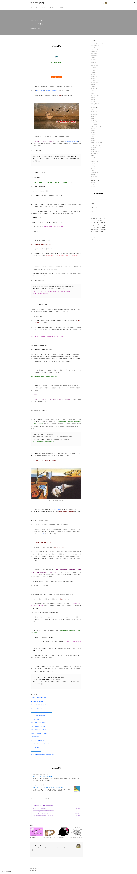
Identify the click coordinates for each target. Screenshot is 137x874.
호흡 (91, 224)
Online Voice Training (95, 180)
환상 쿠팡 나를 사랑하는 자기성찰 (42, 777)
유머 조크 (93, 178)
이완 (91, 231)
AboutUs (44, 7)
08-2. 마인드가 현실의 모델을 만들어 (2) (42, 815)
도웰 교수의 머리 (102, 227)
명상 (97, 229)
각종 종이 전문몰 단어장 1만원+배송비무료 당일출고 (48, 787)
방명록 (61, 7)
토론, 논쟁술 (93, 91)
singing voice (94, 60)
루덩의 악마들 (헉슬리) (95, 45)
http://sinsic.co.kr (37, 785)
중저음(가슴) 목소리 (94, 59)
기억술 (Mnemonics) (95, 80)
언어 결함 (93, 78)
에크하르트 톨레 (99, 225)
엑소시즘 (97, 220)
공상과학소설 (95, 231)
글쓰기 (92, 138)
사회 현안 (93, 166)
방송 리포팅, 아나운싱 (95, 103)
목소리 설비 (100, 231)
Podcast (93, 157)
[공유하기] (36, 798)
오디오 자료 (93, 186)
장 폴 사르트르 (93, 149)
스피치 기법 (93, 72)
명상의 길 (93, 132)
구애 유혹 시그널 (94, 114)
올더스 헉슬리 (93, 229)
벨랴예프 (97, 227)
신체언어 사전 (93, 118)
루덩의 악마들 (101, 220)
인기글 (96, 207)
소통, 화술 (93, 86)
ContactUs (53, 7)
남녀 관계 (93, 99)
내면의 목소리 (93, 134)
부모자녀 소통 (93, 93)
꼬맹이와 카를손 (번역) (95, 151)
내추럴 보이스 (95, 218)
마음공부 (103, 224)
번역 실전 (93, 140)
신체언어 (101, 222)
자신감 (92, 90)
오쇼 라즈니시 (93, 128)
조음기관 (94, 224)
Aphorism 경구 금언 (95, 161)
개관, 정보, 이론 (94, 51)
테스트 (92, 170)
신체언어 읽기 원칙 (94, 111)
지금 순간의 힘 (93, 225)
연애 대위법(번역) (94, 153)
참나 (97, 224)
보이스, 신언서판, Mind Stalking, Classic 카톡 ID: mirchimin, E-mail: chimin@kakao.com (51, 847)
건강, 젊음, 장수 (94, 176)
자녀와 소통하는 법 (94, 144)
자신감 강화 (93, 74)
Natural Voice (94, 47)
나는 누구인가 (93, 222)
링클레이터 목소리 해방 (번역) (96, 142)
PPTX (92, 159)
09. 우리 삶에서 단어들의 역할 (39, 813)
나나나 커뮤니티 (37, 3)
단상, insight (93, 168)
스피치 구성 (93, 70)
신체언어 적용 (93, 116)
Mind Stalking (36, 805)
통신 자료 (93, 182)
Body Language (94, 107)
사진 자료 (93, 184)
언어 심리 (93, 84)
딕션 (91, 218)
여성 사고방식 (93, 101)
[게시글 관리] (37, 798)
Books (92, 136)
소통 (102, 229)
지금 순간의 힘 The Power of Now (98, 122)
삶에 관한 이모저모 (94, 172)
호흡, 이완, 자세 (94, 53)
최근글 (92, 207)
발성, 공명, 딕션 (94, 55)
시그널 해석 (93, 113)
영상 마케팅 (93, 104)
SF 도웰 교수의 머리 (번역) (96, 147)
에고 (100, 224)
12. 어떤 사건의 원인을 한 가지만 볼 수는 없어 (43, 810)
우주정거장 (93, 165)
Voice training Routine (95, 49)
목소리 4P (93, 57)
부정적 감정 (93, 220)
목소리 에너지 (93, 62)
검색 (103, 3)
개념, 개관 (93, 109)
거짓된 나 (100, 218)
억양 (104, 222)
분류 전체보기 (93, 40)
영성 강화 (93, 130)
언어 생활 (93, 69)
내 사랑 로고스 (93, 67)
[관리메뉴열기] (134, 2)
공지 (31, 7)
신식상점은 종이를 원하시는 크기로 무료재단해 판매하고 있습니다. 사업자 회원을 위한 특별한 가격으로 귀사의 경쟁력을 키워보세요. (52, 789)
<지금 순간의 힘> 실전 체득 (96, 126)
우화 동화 (93, 163)
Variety (92, 155)
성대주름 (104, 225)
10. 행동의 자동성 (37, 811)
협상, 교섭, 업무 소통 (95, 95)
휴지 (99, 229)
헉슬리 (97, 222)
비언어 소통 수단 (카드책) (95, 145)
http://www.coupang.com (39, 774)
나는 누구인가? (43, 805)
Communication (94, 82)
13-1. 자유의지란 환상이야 (39, 808)
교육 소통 (93, 97)
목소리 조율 (93, 227)
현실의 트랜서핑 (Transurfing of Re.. (98, 43)
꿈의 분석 (93, 174)
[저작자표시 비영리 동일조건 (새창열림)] (47, 798)
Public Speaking (94, 65)
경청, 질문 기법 (94, 88)
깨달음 (104, 229)
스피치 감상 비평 (94, 76)
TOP (106, 869)
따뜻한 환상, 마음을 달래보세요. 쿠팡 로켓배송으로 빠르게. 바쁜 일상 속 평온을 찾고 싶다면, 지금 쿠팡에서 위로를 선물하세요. (56, 779)
